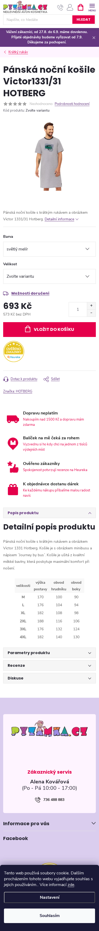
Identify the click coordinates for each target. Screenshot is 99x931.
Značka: (17, 391)
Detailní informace (59, 219)
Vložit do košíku (54, 329)
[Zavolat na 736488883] (60, 7)
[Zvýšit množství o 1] (91, 305)
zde (71, 885)
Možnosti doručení (30, 293)
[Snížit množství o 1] (91, 313)
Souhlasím (50, 916)
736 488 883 (53, 799)
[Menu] (92, 7)
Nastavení (49, 897)
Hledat (84, 19)
